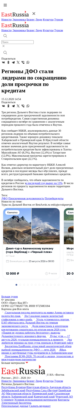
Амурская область (60, 387)
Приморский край (43, 393)
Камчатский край (44, 396)
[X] (18, 62)
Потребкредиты (54, 198)
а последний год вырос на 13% (44, 183)
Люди (38, 19)
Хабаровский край (22, 396)
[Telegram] (13, 62)
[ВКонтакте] (3, 62)
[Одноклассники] (8, 62)
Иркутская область (37, 387)
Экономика (19, 19)
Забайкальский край (13, 390)
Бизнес (31, 19)
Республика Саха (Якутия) (42, 390)
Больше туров (9, 296)
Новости (6, 19)
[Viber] (23, 62)
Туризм (58, 19)
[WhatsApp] (28, 62)
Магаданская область (18, 393)
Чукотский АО (64, 396)
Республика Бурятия (13, 387)
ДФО (4, 198)
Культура (48, 19)
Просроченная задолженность (26, 198)
